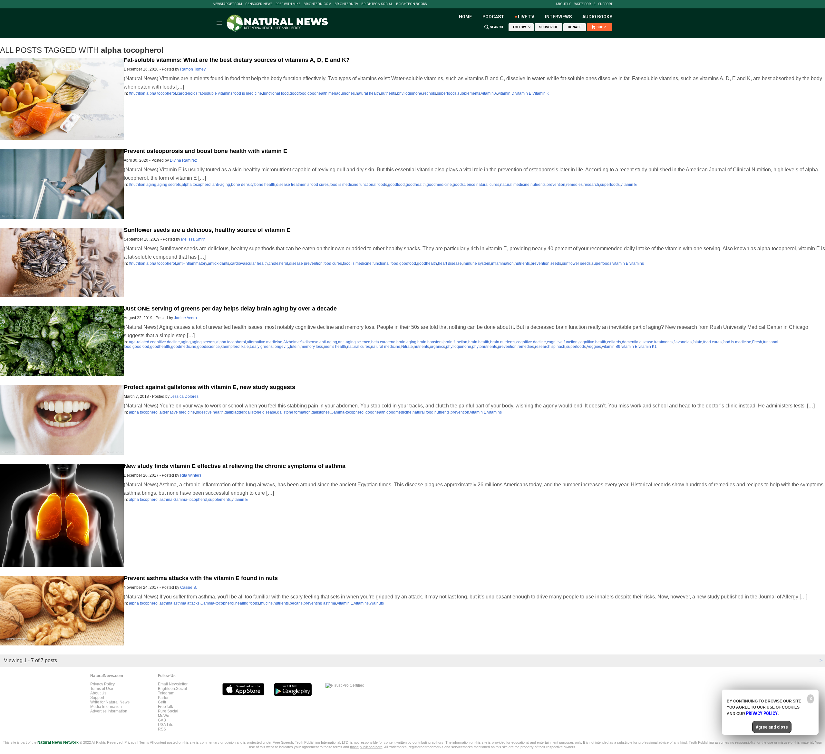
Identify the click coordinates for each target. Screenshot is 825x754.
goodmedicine (439, 184)
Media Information (106, 706)
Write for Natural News (110, 702)
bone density (242, 184)
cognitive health (592, 342)
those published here (366, 747)
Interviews (558, 16)
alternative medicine (264, 342)
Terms (144, 742)
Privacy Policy (102, 684)
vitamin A (489, 93)
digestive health (210, 412)
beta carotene (383, 342)
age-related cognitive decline (154, 342)
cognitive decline (531, 342)
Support (605, 4)
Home (465, 16)
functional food (276, 93)
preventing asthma (320, 603)
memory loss (312, 346)
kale (245, 346)
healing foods (247, 603)
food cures (319, 184)
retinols (429, 93)
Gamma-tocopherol (347, 412)
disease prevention (306, 263)
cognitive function (562, 342)
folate (697, 342)
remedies (574, 184)
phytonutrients (484, 346)
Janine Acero (185, 318)
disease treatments (292, 184)
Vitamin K (540, 93)
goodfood (298, 93)
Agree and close (772, 727)
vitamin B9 (611, 346)
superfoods (447, 93)
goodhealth (317, 93)
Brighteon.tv (346, 4)
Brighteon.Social (377, 4)
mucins (266, 603)
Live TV (526, 16)
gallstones (321, 412)
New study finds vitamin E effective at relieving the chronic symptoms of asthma (234, 466)
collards (614, 342)
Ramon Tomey (193, 69)
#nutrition (137, 93)
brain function (455, 342)
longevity (281, 346)
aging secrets (169, 184)
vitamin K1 (647, 346)
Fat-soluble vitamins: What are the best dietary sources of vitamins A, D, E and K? (237, 60)
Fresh (757, 342)
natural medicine (514, 184)
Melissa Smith (193, 239)
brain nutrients (502, 342)
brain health (478, 342)
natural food (422, 412)
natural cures (487, 184)
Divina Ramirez (183, 160)
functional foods (373, 184)
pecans (296, 603)
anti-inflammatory (192, 263)
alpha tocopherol (161, 93)
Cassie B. (188, 587)
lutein (295, 346)
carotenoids (187, 93)
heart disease (450, 263)
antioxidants (218, 263)
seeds (555, 263)
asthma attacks (186, 603)
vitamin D (506, 93)
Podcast (493, 16)
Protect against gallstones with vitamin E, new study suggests (209, 387)
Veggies (594, 346)
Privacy (130, 742)
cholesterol (278, 263)
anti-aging (221, 184)
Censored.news (258, 4)
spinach (558, 346)
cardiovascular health (249, 263)
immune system (476, 263)
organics (437, 346)
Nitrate (407, 346)
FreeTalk (165, 706)
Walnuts (377, 603)
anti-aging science (354, 342)
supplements (469, 93)
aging (151, 184)
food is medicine (247, 93)
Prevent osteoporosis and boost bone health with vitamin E (205, 151)
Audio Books (597, 16)
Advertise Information (108, 711)
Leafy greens (261, 346)
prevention (556, 184)
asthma (166, 499)
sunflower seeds (576, 263)
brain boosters (429, 342)
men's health (335, 346)
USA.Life (165, 724)
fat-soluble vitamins (215, 93)
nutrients (388, 93)
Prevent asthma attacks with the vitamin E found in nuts (201, 578)
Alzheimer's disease (300, 342)
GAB (162, 720)
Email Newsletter (173, 684)
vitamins (636, 263)
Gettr (162, 702)
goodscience (464, 184)
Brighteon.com (317, 4)
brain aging (406, 342)
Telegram (166, 693)
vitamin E (523, 93)
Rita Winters (190, 475)
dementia (630, 342)
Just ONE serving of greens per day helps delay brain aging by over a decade (230, 308)
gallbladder (234, 412)
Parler (163, 697)
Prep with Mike (288, 4)
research (591, 184)
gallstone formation (294, 412)
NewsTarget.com (227, 4)
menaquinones (341, 93)
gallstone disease (260, 412)
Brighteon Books (411, 4)
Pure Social (168, 711)
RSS (162, 729)
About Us (563, 4)
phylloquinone (409, 93)
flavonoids (683, 342)
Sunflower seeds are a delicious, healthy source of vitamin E (207, 230)
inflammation (502, 263)
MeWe (163, 715)
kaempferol (230, 346)
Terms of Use (101, 688)
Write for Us (584, 4)
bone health (264, 184)
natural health (368, 93)
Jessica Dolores (184, 396)
